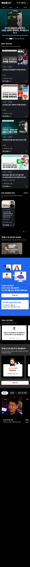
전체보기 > (26, 193)
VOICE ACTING (22, 393)
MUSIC (5, 393)
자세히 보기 (15, 295)
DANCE (12, 393)
